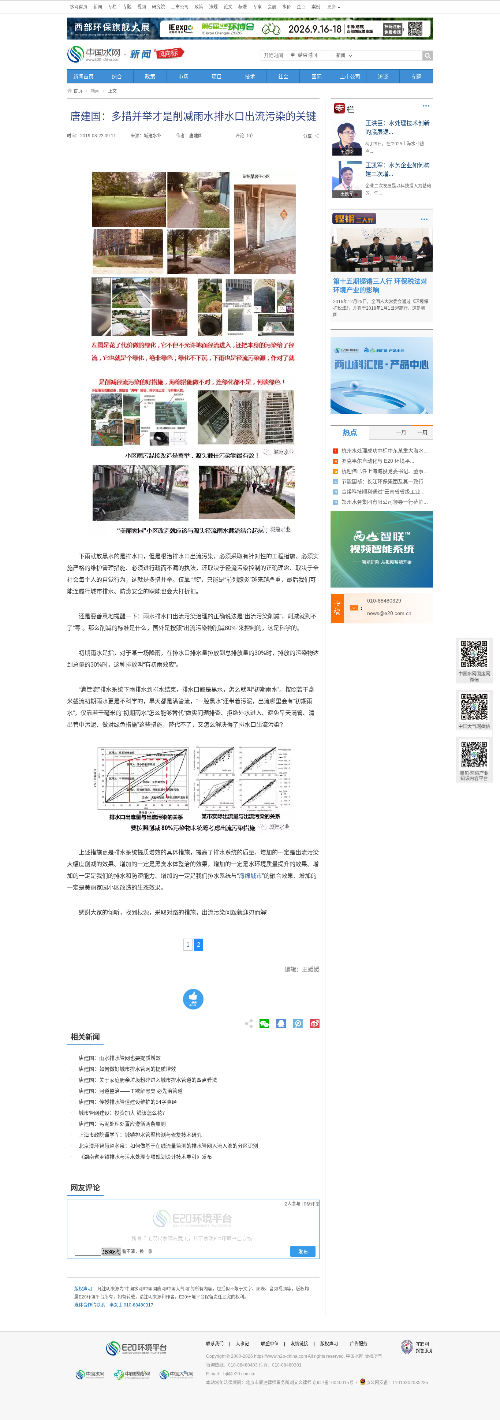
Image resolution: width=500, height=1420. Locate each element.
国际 (316, 76)
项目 (217, 76)
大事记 (242, 1343)
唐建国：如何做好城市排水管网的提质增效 (127, 1069)
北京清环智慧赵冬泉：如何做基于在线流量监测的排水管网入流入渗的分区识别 (168, 1146)
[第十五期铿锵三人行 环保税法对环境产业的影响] (382, 230)
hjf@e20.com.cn (239, 1373)
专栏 (112, 7)
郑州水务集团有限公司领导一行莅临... (385, 502)
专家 (257, 7)
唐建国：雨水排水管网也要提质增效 (120, 1058)
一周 (422, 432)
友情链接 (299, 1343)
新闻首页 (83, 76)
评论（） (245, 135)
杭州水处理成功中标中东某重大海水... (385, 451)
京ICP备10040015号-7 (335, 1382)
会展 (272, 7)
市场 (183, 76)
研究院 (158, 7)
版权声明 (329, 1343)
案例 (315, 7)
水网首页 (78, 7)
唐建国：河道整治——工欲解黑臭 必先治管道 (131, 1091)
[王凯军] (347, 163)
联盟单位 (270, 1343)
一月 (401, 432)
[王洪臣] (347, 121)
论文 (228, 7)
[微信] (264, 1021)
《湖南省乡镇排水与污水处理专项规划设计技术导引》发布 (145, 1157)
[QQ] (281, 1021)
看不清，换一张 (137, 1251)
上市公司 (180, 7)
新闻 (97, 7)
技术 (250, 76)
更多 (426, 105)
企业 (301, 7)
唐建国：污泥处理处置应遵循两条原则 (122, 1124)
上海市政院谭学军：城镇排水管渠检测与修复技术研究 (140, 1135)
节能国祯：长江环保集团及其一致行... (385, 481)
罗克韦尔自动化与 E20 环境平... (378, 461)
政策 (198, 7)
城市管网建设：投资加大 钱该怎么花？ (123, 1113)
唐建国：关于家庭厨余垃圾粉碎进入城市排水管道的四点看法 (148, 1080)
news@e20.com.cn (389, 613)
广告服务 (358, 1343)
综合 (117, 76)
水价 (286, 7)
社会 (283, 76)
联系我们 (215, 1343)
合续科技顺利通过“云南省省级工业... (383, 492)
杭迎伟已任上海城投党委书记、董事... (385, 471)
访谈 (383, 76)
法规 (213, 7)
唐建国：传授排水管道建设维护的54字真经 (128, 1102)
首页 (78, 91)
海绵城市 (250, 876)
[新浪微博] (315, 1021)
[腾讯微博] (298, 1021)
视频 (141, 7)
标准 (242, 7)
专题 (127, 7)
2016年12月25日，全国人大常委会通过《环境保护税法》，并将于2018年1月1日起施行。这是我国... (380, 308)
